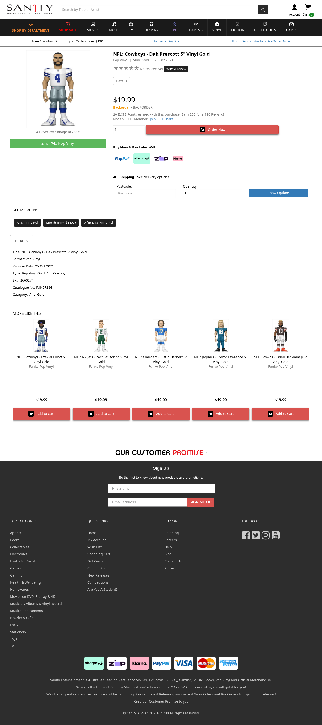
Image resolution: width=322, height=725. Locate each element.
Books (14, 540)
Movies (93, 30)
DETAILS (21, 241)
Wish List (94, 547)
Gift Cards (95, 561)
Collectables (19, 547)
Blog (168, 554)
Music (114, 30)
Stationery (18, 632)
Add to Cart (44, 413)
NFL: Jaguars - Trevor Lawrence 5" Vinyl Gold (220, 359)
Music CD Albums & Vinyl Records (36, 603)
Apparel (16, 533)
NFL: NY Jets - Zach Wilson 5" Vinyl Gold (101, 359)
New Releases (98, 575)
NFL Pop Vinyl (27, 222)
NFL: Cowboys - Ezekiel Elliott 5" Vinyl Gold (41, 359)
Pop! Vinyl (151, 30)
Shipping (172, 533)
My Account (96, 540)
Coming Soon (97, 568)
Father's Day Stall (167, 41)
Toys (13, 639)
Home (92, 533)
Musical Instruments (26, 610)
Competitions (97, 582)
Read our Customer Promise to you (161, 701)
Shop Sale (68, 30)
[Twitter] (257, 537)
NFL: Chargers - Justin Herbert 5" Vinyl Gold (161, 359)
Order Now (215, 129)
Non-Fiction (265, 30)
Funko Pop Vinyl (22, 561)
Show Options (279, 192)
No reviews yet (152, 69)
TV (131, 30)
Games (291, 30)
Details (121, 81)
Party (14, 625)
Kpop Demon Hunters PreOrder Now (261, 41)
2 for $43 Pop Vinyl (98, 222)
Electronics (18, 554)
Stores (169, 568)
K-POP (174, 30)
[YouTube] (276, 537)
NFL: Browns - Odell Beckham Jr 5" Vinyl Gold (281, 359)
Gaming (196, 30)
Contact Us (173, 561)
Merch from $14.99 (61, 222)
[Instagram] (267, 537)
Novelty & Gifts (21, 617)
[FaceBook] (247, 537)
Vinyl (217, 30)
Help (168, 547)
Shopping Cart (98, 554)
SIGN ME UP (201, 502)
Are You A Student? (102, 589)
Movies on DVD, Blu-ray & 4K (32, 596)
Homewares (19, 589)
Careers (171, 540)
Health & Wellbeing (25, 582)
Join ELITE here (161, 119)
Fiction (237, 30)
